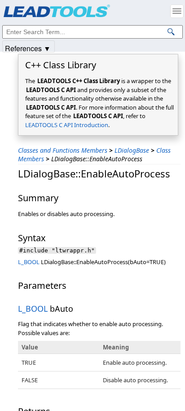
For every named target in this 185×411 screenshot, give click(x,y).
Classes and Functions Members (62, 150)
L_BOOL (29, 262)
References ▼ (28, 48)
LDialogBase (132, 150)
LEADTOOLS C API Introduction (66, 125)
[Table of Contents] (177, 11)
